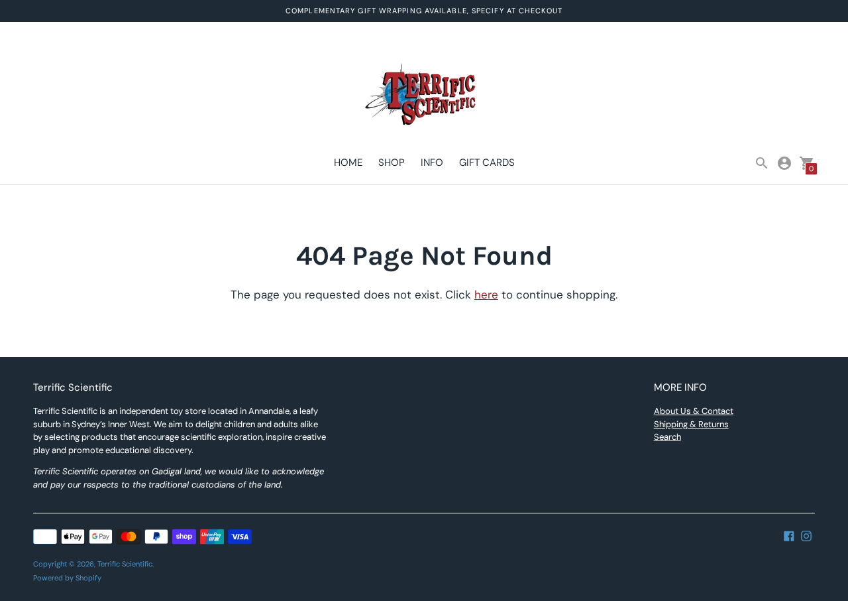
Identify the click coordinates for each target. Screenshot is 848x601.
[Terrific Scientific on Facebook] (789, 534)
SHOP (391, 162)
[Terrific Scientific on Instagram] (806, 534)
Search (667, 436)
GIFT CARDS (487, 162)
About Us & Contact (693, 411)
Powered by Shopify (67, 577)
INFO (432, 162)
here (486, 294)
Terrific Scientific (124, 563)
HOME (348, 162)
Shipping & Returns (691, 424)
